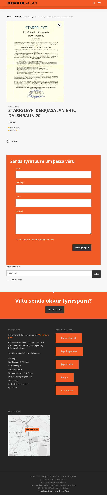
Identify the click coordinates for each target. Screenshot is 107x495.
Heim (8, 16)
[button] (99, 3)
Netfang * (20, 182)
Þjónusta (18, 16)
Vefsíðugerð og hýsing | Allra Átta (53, 491)
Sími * (18, 196)
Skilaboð (19, 211)
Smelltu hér (55, 310)
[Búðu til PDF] (12, 142)
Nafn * (18, 168)
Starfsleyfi (30, 16)
